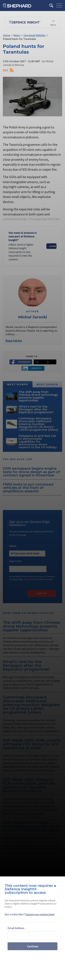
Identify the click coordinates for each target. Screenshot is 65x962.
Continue (32, 946)
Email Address (16, 928)
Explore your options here (39, 914)
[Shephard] (17, 5)
